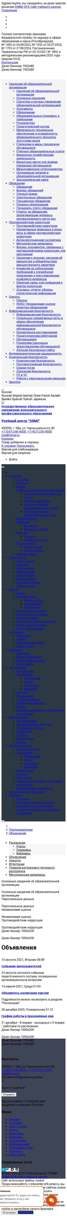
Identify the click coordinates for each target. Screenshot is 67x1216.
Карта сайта (17, 1155)
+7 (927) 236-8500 (39, 1070)
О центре (15, 1123)
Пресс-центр (18, 1126)
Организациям (19, 1144)
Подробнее (9, 10)
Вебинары (16, 1137)
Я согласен (9, 1212)
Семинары (16, 1133)
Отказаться (25, 1212)
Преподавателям (21, 1148)
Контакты (16, 1151)
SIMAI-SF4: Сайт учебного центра (38, 7)
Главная (14, 1119)
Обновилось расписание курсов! (25, 993)
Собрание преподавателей (21, 966)
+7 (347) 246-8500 (13, 1070)
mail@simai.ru (10, 1073)
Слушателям (17, 1140)
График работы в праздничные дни (27, 1016)
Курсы (13, 1130)
